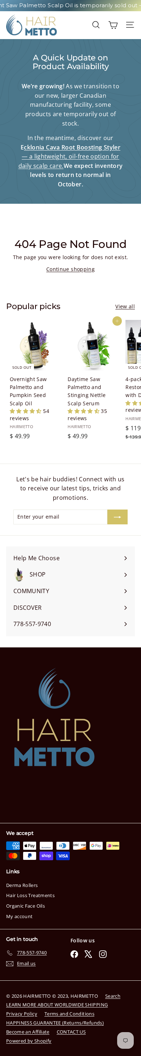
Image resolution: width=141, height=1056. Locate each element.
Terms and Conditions (69, 1013)
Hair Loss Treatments (30, 895)
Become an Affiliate (28, 1031)
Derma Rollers (22, 885)
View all (125, 306)
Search (112, 996)
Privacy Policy (21, 1013)
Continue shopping (70, 269)
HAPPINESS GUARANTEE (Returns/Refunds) (55, 1022)
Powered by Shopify (28, 1041)
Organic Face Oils (25, 906)
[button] (26, 410)
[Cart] (112, 24)
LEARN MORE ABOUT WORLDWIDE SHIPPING (57, 1004)
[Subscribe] (117, 517)
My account (19, 916)
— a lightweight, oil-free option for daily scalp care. (69, 156)
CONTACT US (71, 1031)
